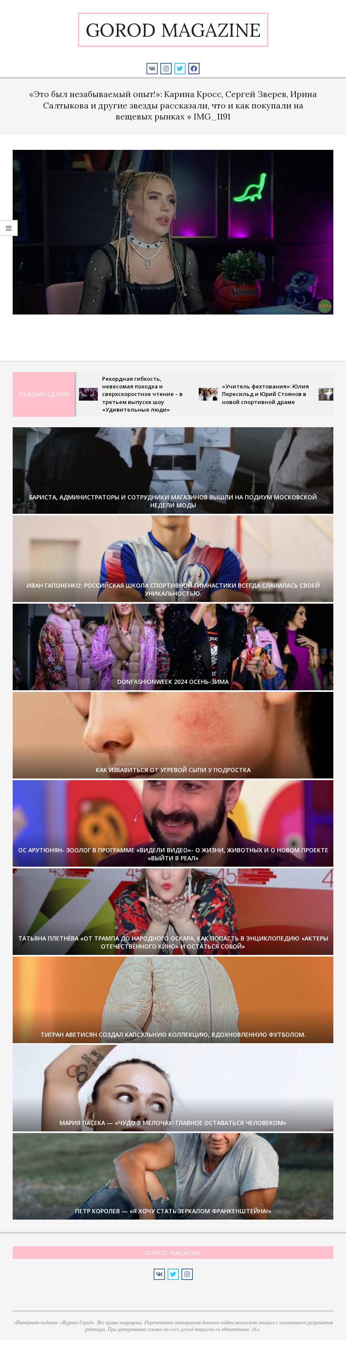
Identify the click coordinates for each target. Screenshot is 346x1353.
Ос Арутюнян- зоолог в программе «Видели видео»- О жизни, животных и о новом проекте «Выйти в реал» (173, 854)
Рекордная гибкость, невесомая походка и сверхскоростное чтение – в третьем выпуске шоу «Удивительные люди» (96, 394)
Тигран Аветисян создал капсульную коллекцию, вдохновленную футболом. (173, 1034)
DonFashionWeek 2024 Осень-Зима (173, 682)
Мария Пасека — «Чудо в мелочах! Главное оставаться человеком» (173, 1123)
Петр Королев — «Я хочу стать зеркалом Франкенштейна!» (173, 1211)
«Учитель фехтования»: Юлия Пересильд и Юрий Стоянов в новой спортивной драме (219, 393)
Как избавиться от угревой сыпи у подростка (173, 770)
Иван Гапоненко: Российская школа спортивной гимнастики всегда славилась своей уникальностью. (173, 589)
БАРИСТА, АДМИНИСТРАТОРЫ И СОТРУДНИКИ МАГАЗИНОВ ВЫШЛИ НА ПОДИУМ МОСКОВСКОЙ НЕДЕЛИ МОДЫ (173, 501)
